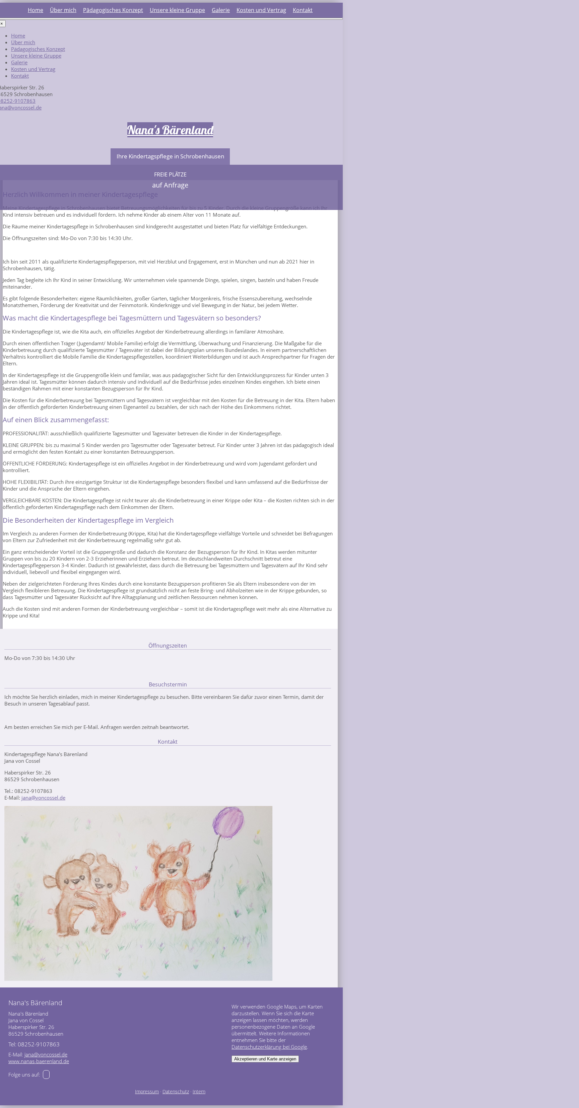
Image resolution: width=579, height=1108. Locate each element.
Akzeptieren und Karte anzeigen (265, 1058)
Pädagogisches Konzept (113, 10)
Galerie (221, 10)
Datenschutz (176, 1092)
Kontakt (303, 10)
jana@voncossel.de (43, 797)
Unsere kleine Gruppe (177, 10)
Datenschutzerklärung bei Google (269, 1046)
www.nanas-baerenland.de (38, 1061)
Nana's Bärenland (170, 129)
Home (35, 10)
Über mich (63, 10)
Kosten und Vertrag (261, 10)
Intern (199, 1092)
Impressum (147, 1092)
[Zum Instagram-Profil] (46, 1074)
